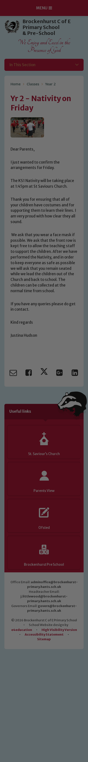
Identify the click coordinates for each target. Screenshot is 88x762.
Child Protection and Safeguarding (44, 454)
